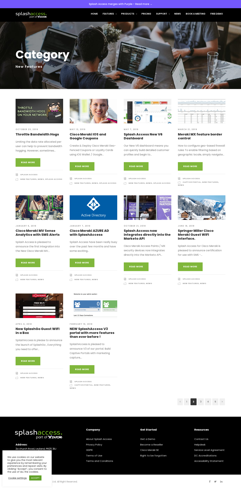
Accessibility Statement (209, 461)
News (41, 179)
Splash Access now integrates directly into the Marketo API (147, 234)
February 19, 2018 (81, 324)
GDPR (89, 450)
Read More (28, 162)
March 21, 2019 (187, 129)
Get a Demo (147, 439)
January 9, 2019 (26, 225)
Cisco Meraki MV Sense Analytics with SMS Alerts (38, 232)
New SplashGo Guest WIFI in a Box (38, 331)
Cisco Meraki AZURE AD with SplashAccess (89, 232)
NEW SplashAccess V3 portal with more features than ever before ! (92, 333)
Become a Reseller (151, 444)
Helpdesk (199, 444)
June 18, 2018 (186, 225)
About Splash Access (99, 439)
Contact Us (201, 439)
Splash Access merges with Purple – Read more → (120, 4)
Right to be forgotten (153, 455)
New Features (28, 179)
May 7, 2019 (131, 129)
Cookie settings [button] (17, 478)
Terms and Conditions (99, 461)
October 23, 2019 (27, 129)
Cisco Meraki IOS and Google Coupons (88, 136)
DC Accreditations (205, 455)
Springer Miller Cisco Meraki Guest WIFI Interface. (195, 234)
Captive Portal (192, 182)
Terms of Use (94, 455)
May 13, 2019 (77, 129)
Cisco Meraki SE (149, 450)
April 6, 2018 (24, 324)
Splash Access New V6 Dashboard (143, 136)
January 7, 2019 (80, 225)
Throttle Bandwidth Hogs (37, 134)
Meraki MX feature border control (200, 136)
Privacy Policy (94, 444)
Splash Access (29, 174)
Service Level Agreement (209, 450)
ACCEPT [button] (35, 478)
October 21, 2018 (135, 225)
